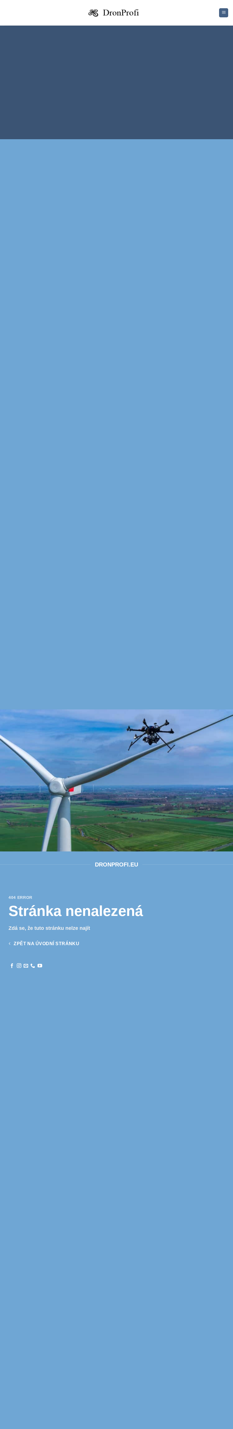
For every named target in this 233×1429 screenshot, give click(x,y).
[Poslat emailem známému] (121, 105)
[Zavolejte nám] (32, 965)
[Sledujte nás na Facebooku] (12, 965)
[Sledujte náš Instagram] (19, 965)
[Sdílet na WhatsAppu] (92, 105)
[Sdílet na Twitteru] (111, 105)
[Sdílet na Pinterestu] (130, 105)
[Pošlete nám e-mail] (26, 965)
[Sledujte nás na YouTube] (40, 965)
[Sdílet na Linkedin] (140, 105)
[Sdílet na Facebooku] (102, 105)
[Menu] (223, 13)
